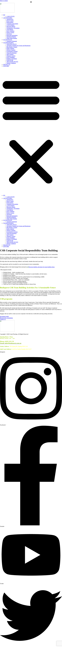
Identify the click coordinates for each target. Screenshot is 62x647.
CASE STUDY (10, 16)
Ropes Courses (10, 32)
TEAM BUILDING (8, 42)
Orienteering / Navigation (12, 28)
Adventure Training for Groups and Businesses (18, 45)
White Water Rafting (11, 38)
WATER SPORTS (11, 36)
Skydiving (9, 34)
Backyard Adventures (12, 35)
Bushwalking (9, 22)
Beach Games (10, 20)
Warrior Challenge (11, 63)
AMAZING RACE (11, 44)
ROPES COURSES (11, 58)
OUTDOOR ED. (7, 39)
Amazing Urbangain (11, 41)
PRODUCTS (6, 64)
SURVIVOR (9, 60)
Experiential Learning (12, 51)
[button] (31, 130)
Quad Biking (9, 29)
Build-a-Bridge (10, 48)
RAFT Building (10, 57)
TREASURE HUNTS (12, 61)
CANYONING (10, 25)
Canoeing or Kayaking (12, 23)
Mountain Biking (10, 26)
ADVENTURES (7, 18)
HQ (4, 15)
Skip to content (4, 0)
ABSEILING (9, 19)
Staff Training (9, 54)
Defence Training (10, 50)
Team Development (11, 53)
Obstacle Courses (10, 55)
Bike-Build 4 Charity (11, 47)
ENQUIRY (6, 66)
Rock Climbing (10, 31)
